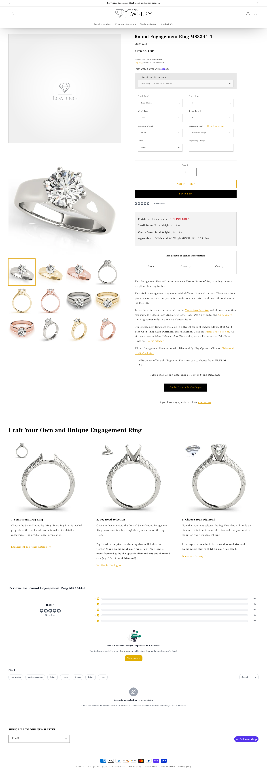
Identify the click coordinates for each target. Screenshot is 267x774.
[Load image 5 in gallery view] (21, 300)
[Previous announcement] (9, 3)
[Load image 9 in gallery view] (21, 329)
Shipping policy (185, 766)
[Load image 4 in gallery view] (107, 272)
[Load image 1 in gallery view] (21, 272)
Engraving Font (207, 126)
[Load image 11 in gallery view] (79, 329)
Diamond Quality (146, 126)
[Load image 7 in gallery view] (79, 300)
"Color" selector (155, 341)
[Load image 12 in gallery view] (107, 329)
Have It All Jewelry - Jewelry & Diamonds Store (104, 767)
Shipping (139, 62)
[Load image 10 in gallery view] (50, 329)
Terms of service (167, 766)
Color (140, 141)
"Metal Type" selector (217, 331)
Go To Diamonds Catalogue (186, 387)
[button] (12, 13)
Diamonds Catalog (192, 556)
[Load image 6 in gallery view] (50, 300)
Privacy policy (151, 766)
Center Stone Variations (152, 77)
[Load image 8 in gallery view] (107, 300)
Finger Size (194, 96)
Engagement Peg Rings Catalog (29, 547)
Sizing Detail (195, 111)
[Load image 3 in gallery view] (79, 272)
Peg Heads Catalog (107, 565)
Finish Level (143, 96)
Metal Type (143, 111)
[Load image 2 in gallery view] (50, 272)
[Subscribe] (66, 739)
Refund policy (135, 766)
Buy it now (185, 194)
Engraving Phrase (197, 141)
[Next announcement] (257, 3)
